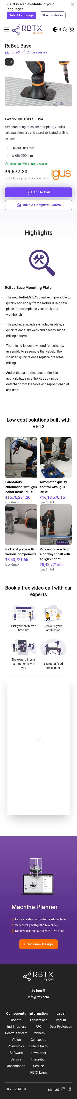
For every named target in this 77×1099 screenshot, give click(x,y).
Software (16, 1053)
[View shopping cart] (71, 29)
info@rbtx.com (38, 997)
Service (16, 1059)
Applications (38, 1020)
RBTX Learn (38, 1072)
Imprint (61, 1020)
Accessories (37, 52)
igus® (15, 52)
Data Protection (61, 1027)
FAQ (38, 1027)
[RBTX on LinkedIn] (50, 1089)
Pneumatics (16, 1046)
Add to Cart (41, 192)
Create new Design (38, 944)
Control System (16, 1033)
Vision (16, 1040)
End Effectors (16, 1027)
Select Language (21, 15)
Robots (16, 1020)
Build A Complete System (42, 205)
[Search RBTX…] (64, 29)
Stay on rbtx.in (52, 15)
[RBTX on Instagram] (63, 1089)
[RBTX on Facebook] (70, 1089)
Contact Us (38, 1040)
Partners (38, 1033)
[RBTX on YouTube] (57, 1089)
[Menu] (6, 29)
